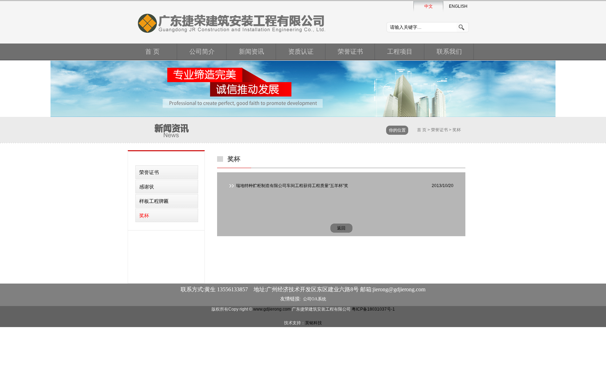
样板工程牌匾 (154, 201)
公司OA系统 (314, 299)
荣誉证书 (350, 51)
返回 (341, 228)
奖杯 (456, 129)
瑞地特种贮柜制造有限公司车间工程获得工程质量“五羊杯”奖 (292, 185)
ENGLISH (458, 6)
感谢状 (146, 187)
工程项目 (399, 51)
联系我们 (449, 51)
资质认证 (301, 51)
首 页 (152, 51)
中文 (428, 6)
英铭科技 (313, 322)
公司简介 (202, 51)
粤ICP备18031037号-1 (373, 309)
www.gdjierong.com (272, 309)
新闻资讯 (251, 51)
